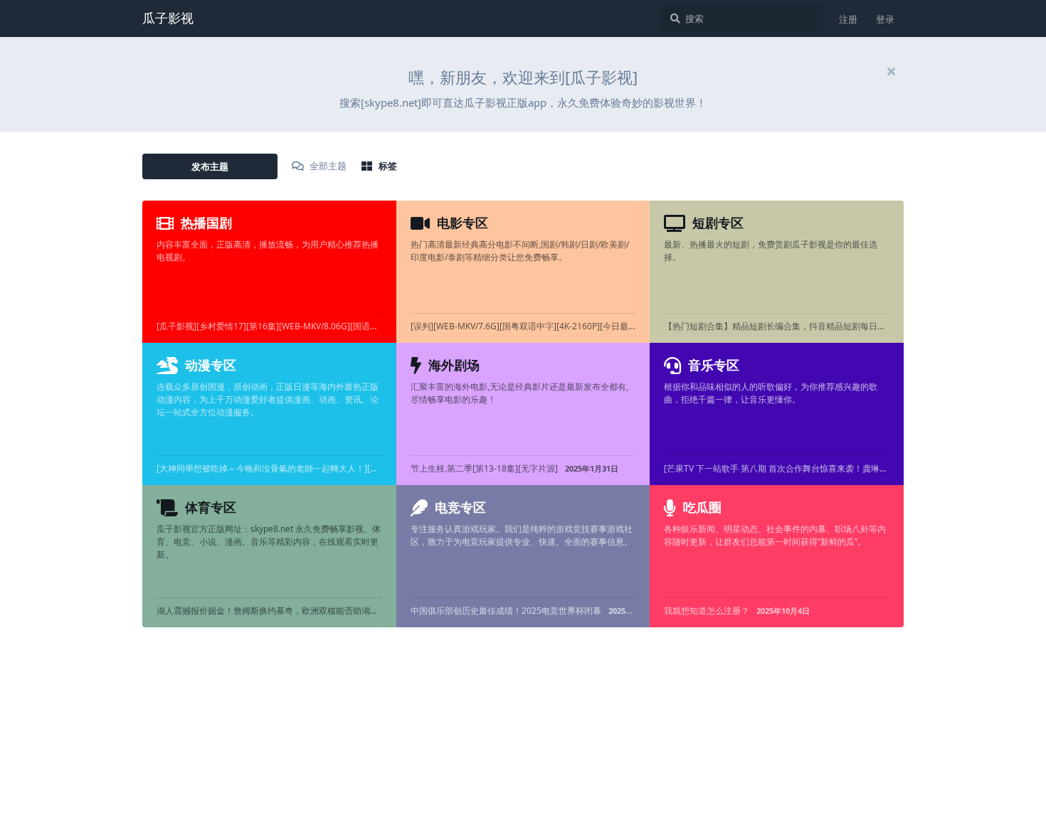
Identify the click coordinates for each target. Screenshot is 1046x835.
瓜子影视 (168, 17)
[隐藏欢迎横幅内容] (891, 71)
